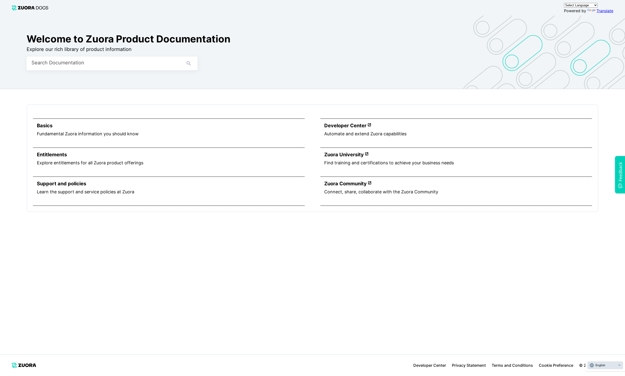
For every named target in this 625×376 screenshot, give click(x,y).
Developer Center (429, 365)
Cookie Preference (556, 365)
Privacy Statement (469, 365)
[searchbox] (189, 63)
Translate (604, 10)
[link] (30, 7)
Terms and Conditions (512, 365)
